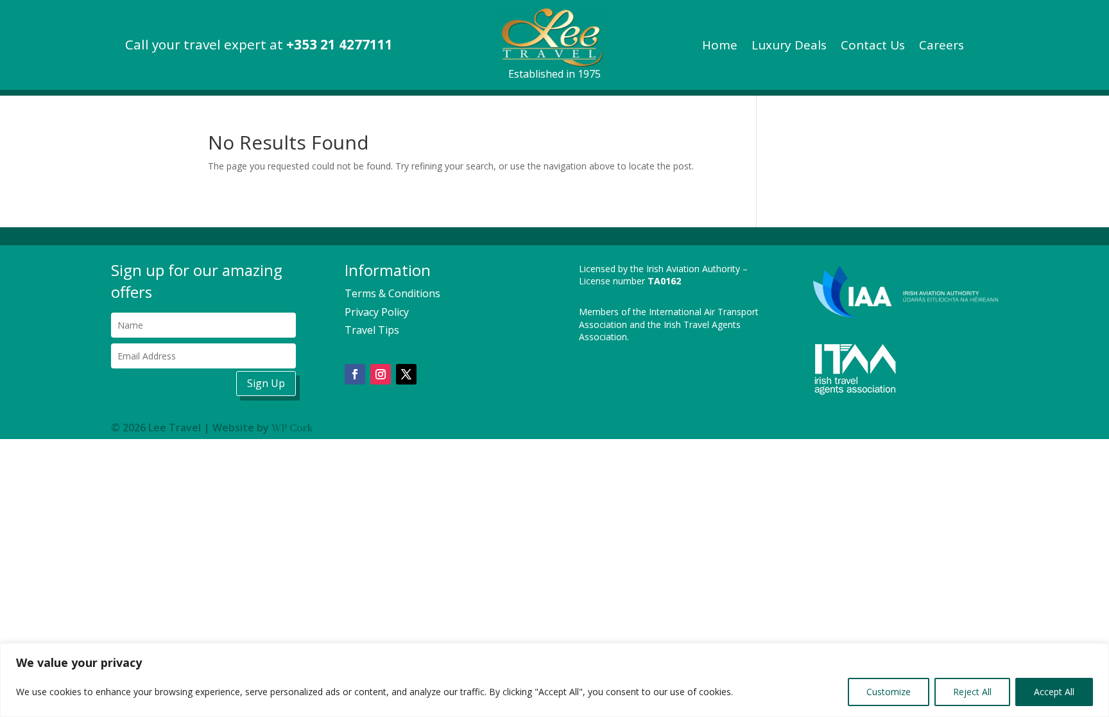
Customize (888, 692)
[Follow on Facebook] (355, 374)
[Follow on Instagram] (380, 374)
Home (719, 46)
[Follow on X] (406, 374)
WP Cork (292, 428)
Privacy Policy (377, 312)
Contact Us (873, 46)
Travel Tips (372, 330)
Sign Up (266, 383)
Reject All (972, 692)
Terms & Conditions (392, 293)
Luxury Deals (789, 46)
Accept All (1054, 692)
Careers (941, 46)
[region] (554, 680)
